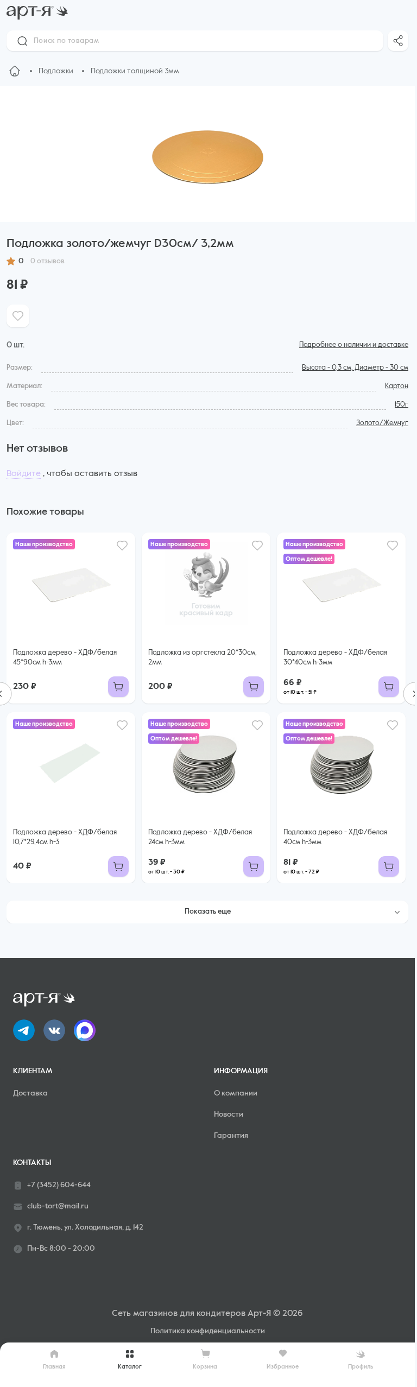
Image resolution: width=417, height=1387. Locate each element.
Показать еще (208, 911)
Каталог (130, 1367)
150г (401, 404)
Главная (54, 1367)
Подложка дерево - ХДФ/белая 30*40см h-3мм (335, 657)
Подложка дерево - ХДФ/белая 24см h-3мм (200, 837)
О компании (235, 1093)
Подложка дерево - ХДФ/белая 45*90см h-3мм (65, 657)
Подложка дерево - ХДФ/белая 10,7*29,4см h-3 (65, 837)
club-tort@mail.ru (58, 1206)
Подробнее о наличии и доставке (353, 345)
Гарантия (231, 1135)
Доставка (30, 1093)
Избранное (283, 1367)
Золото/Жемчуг (382, 423)
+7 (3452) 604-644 (59, 1185)
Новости (228, 1114)
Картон (396, 386)
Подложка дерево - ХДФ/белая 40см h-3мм (335, 837)
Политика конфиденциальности (207, 1331)
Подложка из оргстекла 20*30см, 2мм (202, 657)
